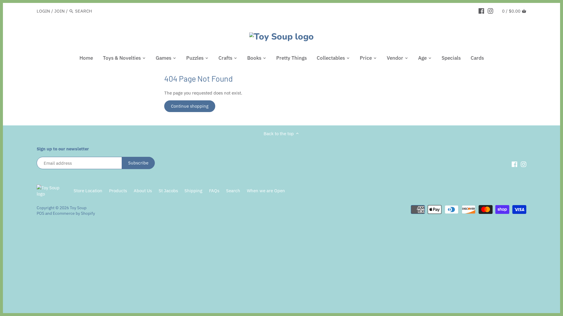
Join (59, 11)
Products (118, 190)
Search (233, 190)
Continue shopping (189, 106)
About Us (143, 190)
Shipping (193, 190)
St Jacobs (168, 190)
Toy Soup (78, 207)
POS (40, 213)
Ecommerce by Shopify (74, 213)
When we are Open (266, 190)
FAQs (214, 190)
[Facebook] (481, 10)
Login (43, 11)
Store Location (88, 190)
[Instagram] (490, 10)
